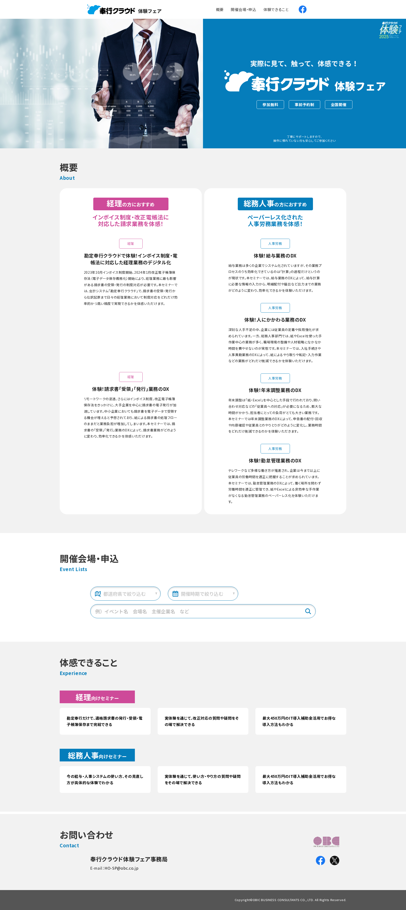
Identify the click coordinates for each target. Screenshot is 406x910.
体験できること (276, 9)
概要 (220, 9)
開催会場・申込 (243, 9)
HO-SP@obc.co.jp (122, 868)
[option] (101, 83)
